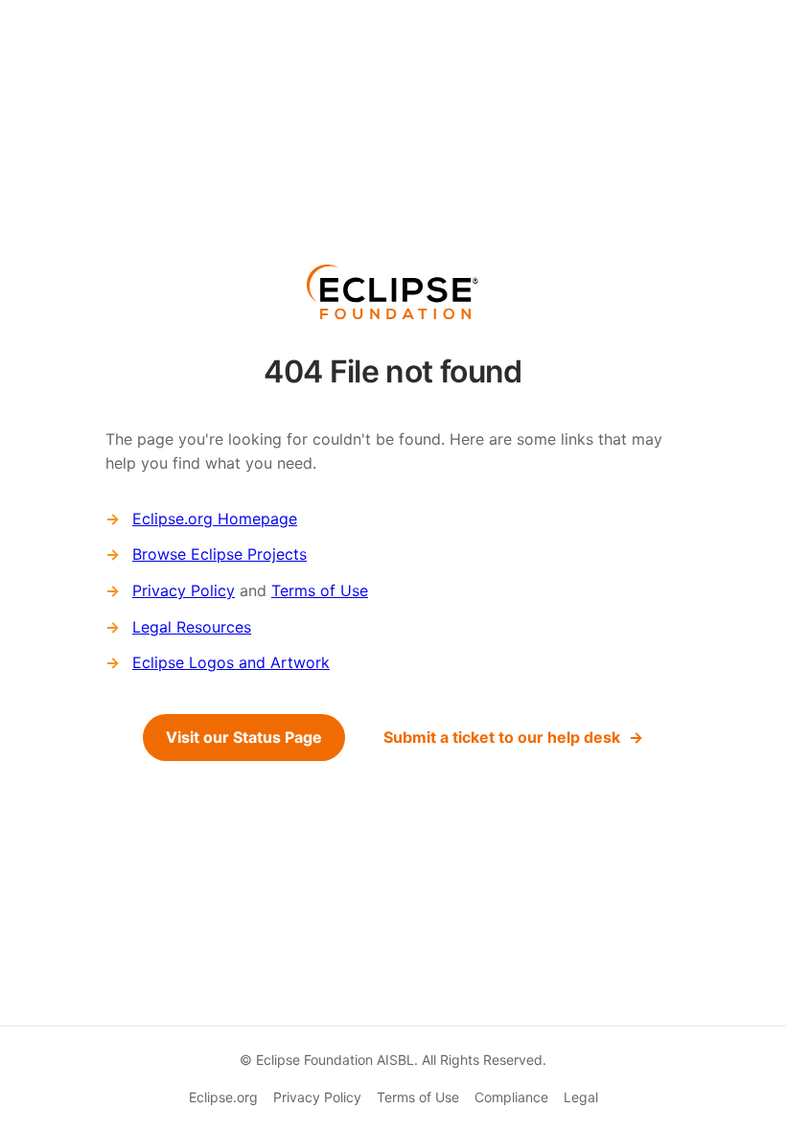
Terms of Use (319, 590)
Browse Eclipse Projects (219, 554)
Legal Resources (191, 626)
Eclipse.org (223, 1097)
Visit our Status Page (244, 737)
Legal (581, 1097)
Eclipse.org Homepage (214, 518)
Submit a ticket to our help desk (501, 737)
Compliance (511, 1097)
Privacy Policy (183, 590)
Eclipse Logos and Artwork (231, 662)
